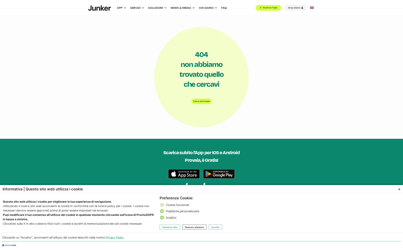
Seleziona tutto (170, 227)
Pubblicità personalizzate (182, 211)
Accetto (215, 227)
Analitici (171, 217)
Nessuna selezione (194, 227)
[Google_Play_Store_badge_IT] (219, 174)
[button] (124, 8)
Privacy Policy (114, 237)
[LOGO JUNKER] (99, 8)
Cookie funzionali (177, 205)
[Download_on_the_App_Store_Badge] (184, 174)
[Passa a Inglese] (312, 8)
